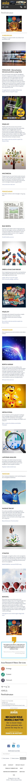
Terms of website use (11, 768)
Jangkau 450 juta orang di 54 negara (10, 91)
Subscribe (23, 758)
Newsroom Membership (10, 771)
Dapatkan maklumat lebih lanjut (9, 466)
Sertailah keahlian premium (8, 237)
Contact (10, 764)
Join (3, 7)
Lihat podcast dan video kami (8, 184)
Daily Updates (6, 758)
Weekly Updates (15, 758)
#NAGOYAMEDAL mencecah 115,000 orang (11, 564)
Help (21, 768)
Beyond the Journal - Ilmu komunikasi (10, 520)
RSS (14, 774)
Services (22, 771)
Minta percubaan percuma (8, 379)
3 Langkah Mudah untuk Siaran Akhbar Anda (12, 90)
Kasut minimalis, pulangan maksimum (10, 279)
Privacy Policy (20, 764)
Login (6, 7)
